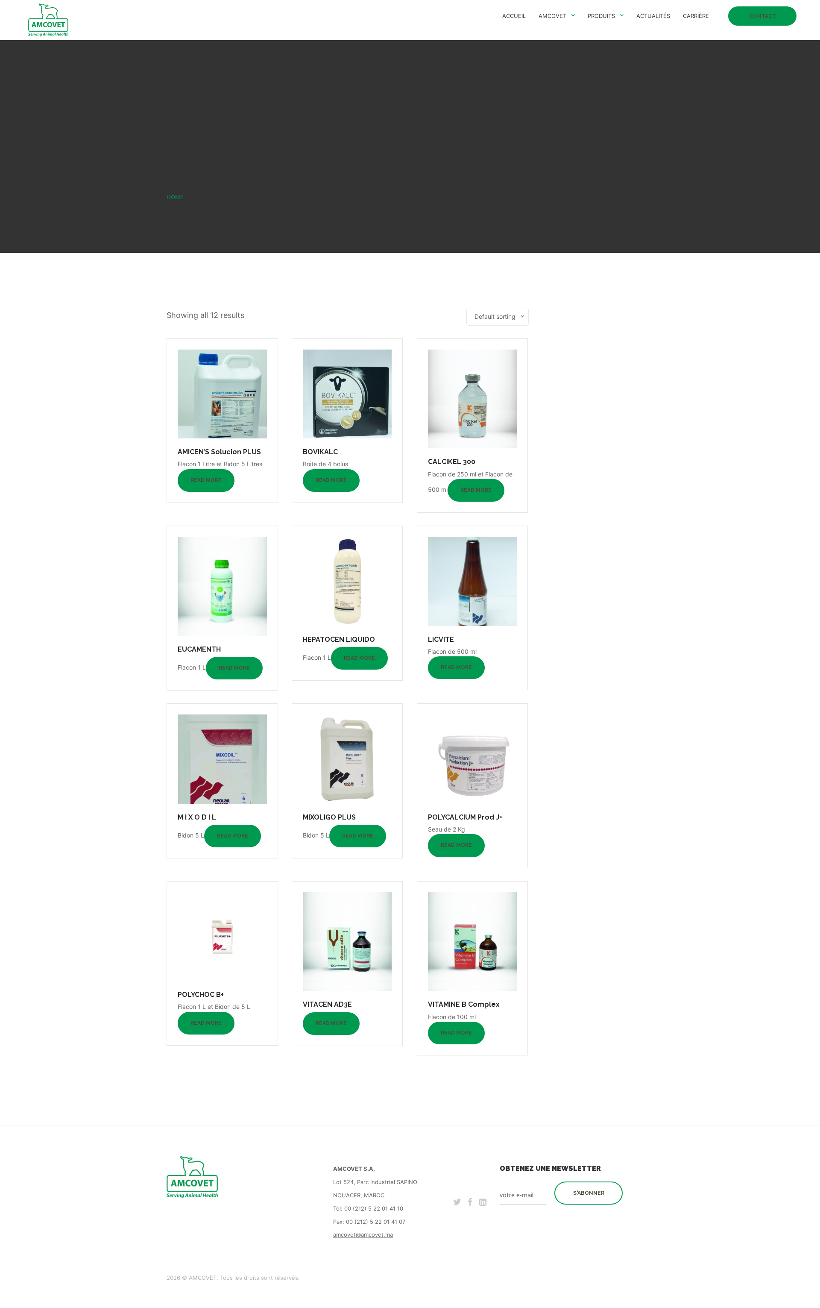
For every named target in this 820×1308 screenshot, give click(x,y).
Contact (762, 16)
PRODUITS (601, 15)
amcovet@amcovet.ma (363, 1234)
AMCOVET (552, 15)
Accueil (514, 15)
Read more (206, 480)
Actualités (653, 15)
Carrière (696, 15)
